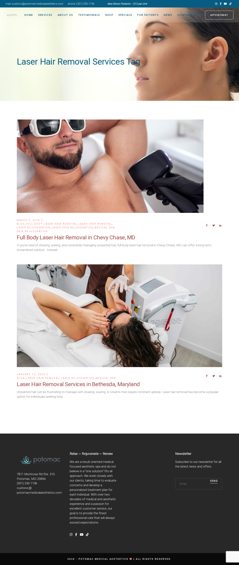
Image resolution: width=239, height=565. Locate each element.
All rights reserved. (154, 559)
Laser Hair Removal (95, 224)
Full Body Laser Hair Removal (51, 224)
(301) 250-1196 (85, 3)
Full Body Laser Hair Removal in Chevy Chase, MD (76, 237)
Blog (21, 224)
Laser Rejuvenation (33, 227)
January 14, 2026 (31, 374)
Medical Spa (105, 227)
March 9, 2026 (28, 220)
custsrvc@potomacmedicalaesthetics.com (37, 3)
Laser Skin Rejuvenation (72, 227)
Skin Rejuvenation (32, 231)
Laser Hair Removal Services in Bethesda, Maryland (78, 384)
